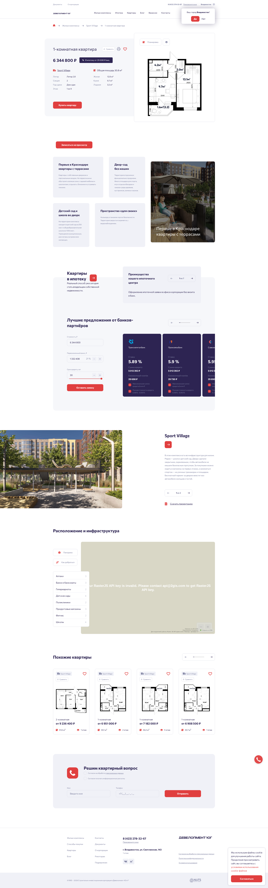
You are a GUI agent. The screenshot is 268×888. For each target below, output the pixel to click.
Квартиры (131, 13)
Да (195, 18)
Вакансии (153, 13)
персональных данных (115, 773)
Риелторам (100, 856)
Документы (57, 4)
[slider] (101, 379)
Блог (142, 13)
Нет (203, 18)
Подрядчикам (101, 862)
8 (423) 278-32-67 (175, 4)
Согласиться (246, 878)
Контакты (165, 13)
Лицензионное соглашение (190, 630)
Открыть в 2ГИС (207, 630)
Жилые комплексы (102, 13)
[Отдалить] (201, 627)
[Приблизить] (208, 627)
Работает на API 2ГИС (191, 628)
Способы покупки (75, 844)
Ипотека (119, 13)
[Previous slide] (171, 278)
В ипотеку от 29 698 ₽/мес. (96, 60)
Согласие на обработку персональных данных (196, 854)
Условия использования (188, 863)
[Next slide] (192, 278)
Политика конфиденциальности (191, 858)
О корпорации (73, 4)
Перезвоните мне (190, 4)
